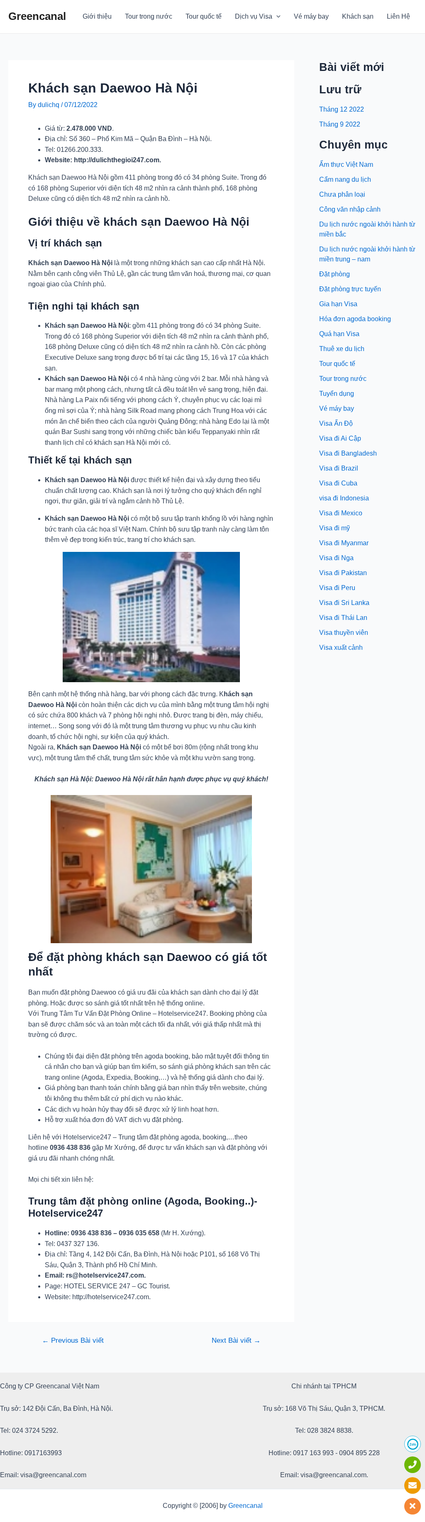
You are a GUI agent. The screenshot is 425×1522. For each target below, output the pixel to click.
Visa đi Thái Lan (343, 617)
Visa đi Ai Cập (340, 438)
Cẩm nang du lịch (345, 179)
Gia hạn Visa (338, 303)
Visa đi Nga (336, 557)
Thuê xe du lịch (341, 348)
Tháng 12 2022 (341, 109)
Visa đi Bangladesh (348, 453)
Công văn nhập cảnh (350, 209)
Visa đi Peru (337, 587)
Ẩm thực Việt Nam (346, 164)
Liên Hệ (398, 16)
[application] (276, 16)
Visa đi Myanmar (344, 542)
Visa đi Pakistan (343, 572)
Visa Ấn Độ (336, 423)
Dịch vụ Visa (253, 16)
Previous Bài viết (73, 1340)
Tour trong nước (148, 16)
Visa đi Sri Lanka (344, 602)
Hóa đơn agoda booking (355, 318)
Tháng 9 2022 (339, 124)
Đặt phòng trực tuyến (350, 289)
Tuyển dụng (336, 393)
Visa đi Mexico (340, 513)
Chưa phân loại (342, 194)
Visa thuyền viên (343, 632)
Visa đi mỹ (334, 528)
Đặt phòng (334, 274)
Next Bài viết (236, 1340)
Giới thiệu (97, 16)
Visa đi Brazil (338, 468)
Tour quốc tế (204, 16)
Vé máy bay (311, 16)
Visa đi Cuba (338, 483)
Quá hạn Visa (339, 333)
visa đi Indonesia (344, 498)
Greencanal (37, 16)
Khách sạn (358, 16)
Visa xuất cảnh (341, 647)
